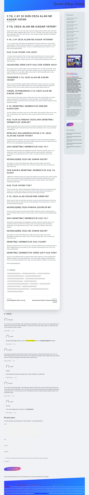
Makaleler (12, 270)
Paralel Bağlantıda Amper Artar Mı (16, 300)
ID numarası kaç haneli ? (71, 21)
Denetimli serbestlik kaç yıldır (30, 281)
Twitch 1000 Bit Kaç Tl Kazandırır (73, 146)
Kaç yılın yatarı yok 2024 (45, 283)
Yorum (5, 424)
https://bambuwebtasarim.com (12, 476)
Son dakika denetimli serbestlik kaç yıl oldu (39, 288)
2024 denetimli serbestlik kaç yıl (14, 273)
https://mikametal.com (38, 476)
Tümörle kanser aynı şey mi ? (72, 18)
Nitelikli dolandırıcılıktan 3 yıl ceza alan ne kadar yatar (18, 288)
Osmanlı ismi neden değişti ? (72, 44)
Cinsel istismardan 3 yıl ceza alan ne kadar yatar (35, 278)
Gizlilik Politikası (13, 5)
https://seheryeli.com (26, 476)
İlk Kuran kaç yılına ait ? (71, 34)
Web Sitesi (6, 451)
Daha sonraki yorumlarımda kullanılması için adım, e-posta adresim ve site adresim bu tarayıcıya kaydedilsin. (27, 458)
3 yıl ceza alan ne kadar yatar (43, 273)
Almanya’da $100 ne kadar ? (72, 28)
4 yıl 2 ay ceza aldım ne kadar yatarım (33, 276)
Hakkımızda (26, 5)
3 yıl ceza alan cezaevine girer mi (29, 273)
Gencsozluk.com (15, 263)
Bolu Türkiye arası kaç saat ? (72, 24)
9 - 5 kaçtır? (6, 461)
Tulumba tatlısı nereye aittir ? (72, 41)
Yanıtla (12, 330)
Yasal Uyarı (20, 5)
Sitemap (46, 476)
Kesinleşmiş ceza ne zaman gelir (14, 286)
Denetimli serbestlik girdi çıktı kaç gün (15, 281)
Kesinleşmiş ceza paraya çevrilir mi (29, 286)
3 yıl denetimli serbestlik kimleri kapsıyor (15, 276)
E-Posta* (6, 445)
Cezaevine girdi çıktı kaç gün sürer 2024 (15, 278)
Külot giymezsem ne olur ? (72, 48)
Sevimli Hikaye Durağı (69, 4)
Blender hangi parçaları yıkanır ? (73, 31)
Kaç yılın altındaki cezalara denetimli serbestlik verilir (18, 283)
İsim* (5, 439)
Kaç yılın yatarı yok (34, 283)
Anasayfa (6, 5)
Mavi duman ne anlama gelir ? (72, 38)
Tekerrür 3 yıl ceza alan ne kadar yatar (15, 291)
